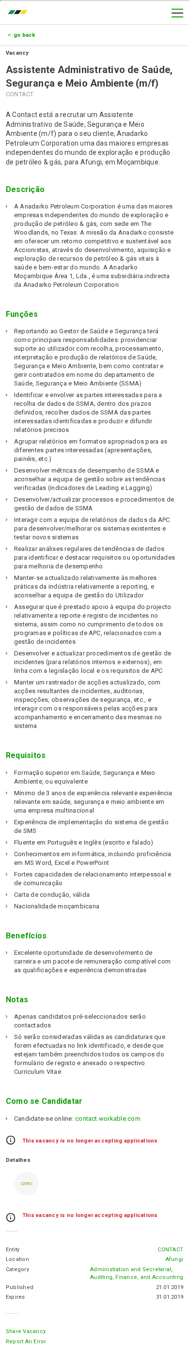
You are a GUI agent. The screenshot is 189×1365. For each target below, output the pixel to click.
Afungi (174, 1259)
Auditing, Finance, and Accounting (136, 1277)
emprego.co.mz (20, 13)
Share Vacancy (26, 1331)
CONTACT (170, 1249)
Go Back (24, 35)
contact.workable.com (108, 1118)
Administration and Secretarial (130, 1269)
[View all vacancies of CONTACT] (27, 1184)
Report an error (26, 1341)
